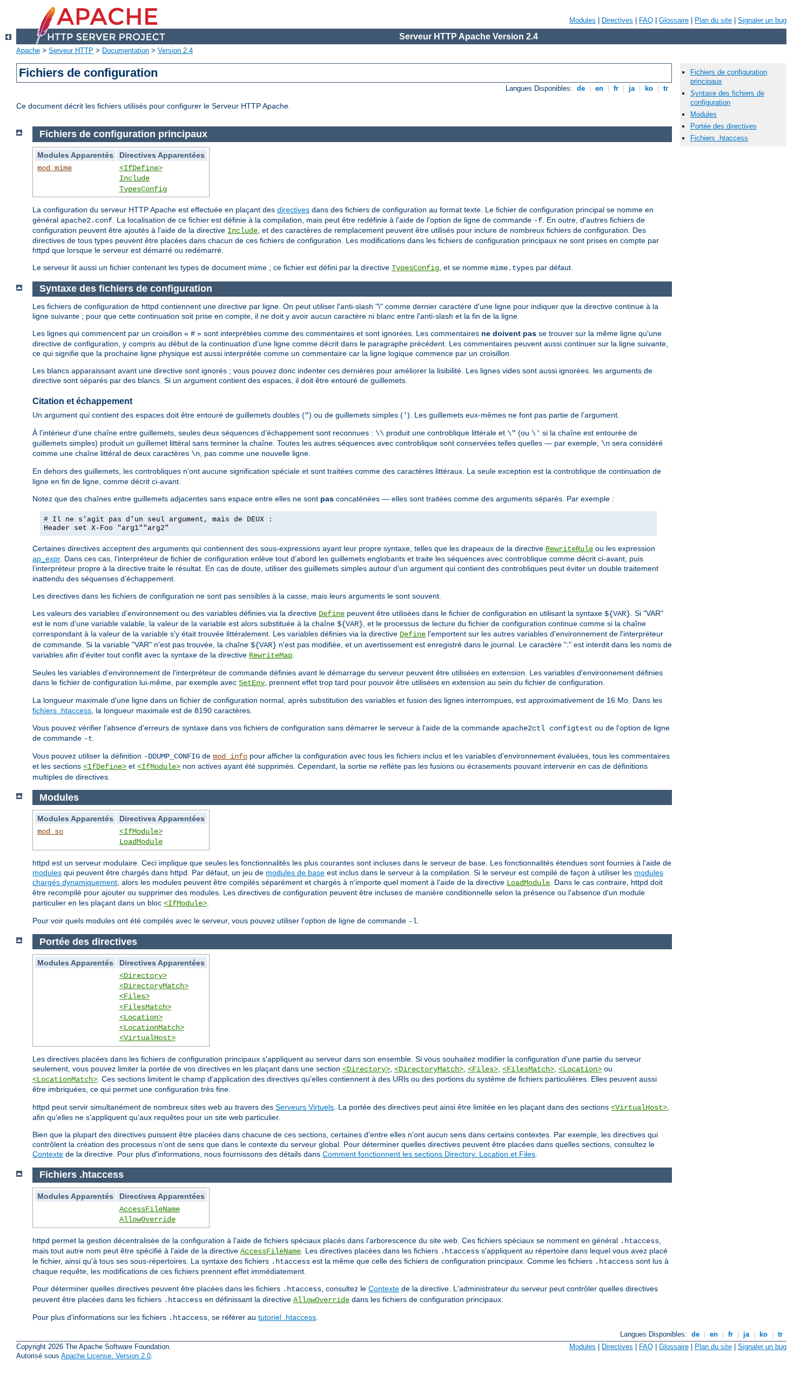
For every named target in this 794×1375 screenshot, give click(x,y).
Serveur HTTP (71, 50)
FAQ (646, 20)
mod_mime (54, 168)
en (599, 88)
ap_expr (46, 558)
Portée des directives (723, 126)
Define (332, 613)
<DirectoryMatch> (154, 986)
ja (632, 88)
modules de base (295, 872)
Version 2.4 (175, 50)
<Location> (141, 1017)
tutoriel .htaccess (287, 1317)
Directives (617, 20)
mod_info (230, 756)
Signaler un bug (762, 20)
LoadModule (141, 841)
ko (649, 88)
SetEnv (252, 683)
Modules (582, 20)
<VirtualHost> (147, 1038)
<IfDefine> (141, 168)
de (581, 88)
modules (47, 872)
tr (665, 88)
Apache (28, 50)
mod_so (50, 831)
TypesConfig (143, 189)
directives (293, 209)
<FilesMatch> (145, 1007)
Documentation (125, 50)
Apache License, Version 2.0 (106, 1356)
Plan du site (713, 20)
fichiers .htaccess (61, 710)
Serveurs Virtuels (304, 1107)
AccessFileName (149, 1209)
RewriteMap (270, 655)
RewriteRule (569, 549)
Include (134, 178)
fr (616, 88)
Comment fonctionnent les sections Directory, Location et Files (428, 1154)
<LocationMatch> (151, 1027)
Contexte (47, 1154)
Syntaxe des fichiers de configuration (727, 97)
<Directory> (143, 975)
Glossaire (674, 20)
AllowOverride (147, 1219)
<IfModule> (158, 766)
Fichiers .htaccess (719, 138)
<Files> (134, 996)
